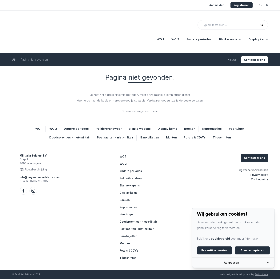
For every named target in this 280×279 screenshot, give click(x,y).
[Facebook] (23, 191)
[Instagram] (33, 191)
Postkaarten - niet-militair (137, 228)
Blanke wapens (130, 185)
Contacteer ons (254, 59)
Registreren (242, 5)
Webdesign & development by (244, 274)
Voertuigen (127, 214)
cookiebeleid (220, 238)
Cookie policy (259, 179)
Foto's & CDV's (129, 250)
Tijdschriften (128, 257)
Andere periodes (131, 171)
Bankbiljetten (128, 236)
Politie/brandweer (132, 178)
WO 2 (123, 163)
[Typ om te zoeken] (262, 25)
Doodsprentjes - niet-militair (138, 221)
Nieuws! (232, 59)
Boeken (125, 199)
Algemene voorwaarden (253, 170)
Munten (125, 243)
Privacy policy (259, 174)
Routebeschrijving (36, 169)
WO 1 (123, 156)
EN (266, 5)
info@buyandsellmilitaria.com (39, 177)
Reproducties (129, 207)
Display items (128, 192)
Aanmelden (216, 5)
